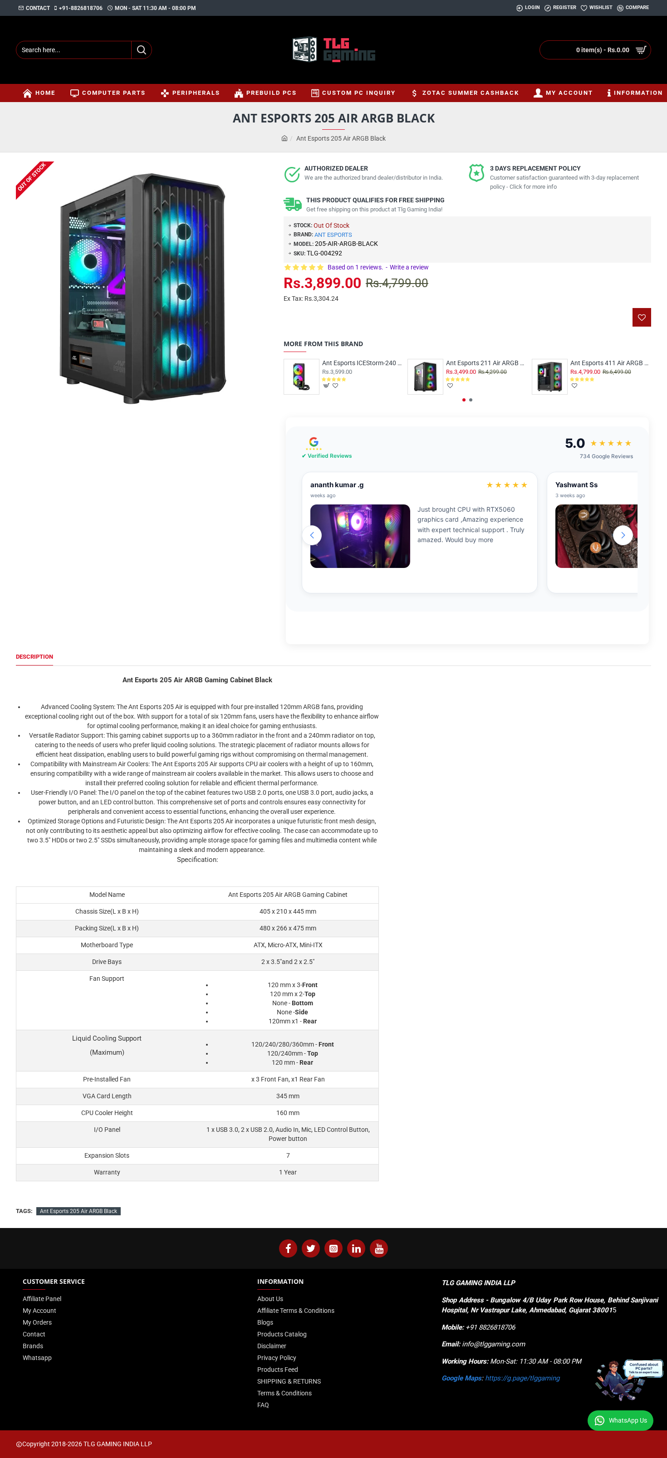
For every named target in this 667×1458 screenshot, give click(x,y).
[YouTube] (379, 1248)
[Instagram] (333, 1248)
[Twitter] (311, 1248)
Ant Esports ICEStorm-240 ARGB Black (362, 363)
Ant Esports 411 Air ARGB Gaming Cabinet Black (610, 363)
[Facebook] (288, 1248)
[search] (141, 50)
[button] (464, 399)
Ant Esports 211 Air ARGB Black (486, 363)
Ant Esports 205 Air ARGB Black (78, 1211)
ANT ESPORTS (333, 234)
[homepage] (284, 138)
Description (34, 656)
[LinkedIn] (356, 1248)
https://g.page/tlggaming (522, 1378)
